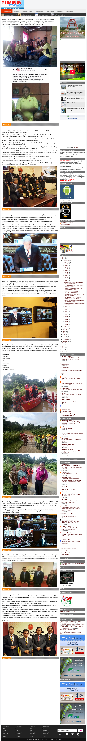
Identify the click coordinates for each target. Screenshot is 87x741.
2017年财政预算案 (66, 364)
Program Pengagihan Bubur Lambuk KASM (60, 14)
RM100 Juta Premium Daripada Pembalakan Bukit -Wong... (72, 298)
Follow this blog (72, 118)
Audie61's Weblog (67, 356)
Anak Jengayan (66, 399)
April (64, 336)
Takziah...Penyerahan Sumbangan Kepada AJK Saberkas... (73, 282)
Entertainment (6, 735)
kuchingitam (65, 388)
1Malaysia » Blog (66, 545)
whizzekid (64, 406)
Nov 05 (66, 321)
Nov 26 (66, 270)
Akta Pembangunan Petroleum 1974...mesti (43, 14)
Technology (6, 732)
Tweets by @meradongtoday (67, 611)
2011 (63, 351)
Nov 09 (66, 316)
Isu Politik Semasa (67, 551)
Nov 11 (66, 313)
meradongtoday (65, 224)
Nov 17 (66, 278)
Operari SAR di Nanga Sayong (68, 629)
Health (4, 730)
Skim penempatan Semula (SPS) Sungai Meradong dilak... (73, 292)
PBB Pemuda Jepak (67, 449)
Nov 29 (66, 265)
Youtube (78, 735)
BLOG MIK (65, 499)
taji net (64, 393)
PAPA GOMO (65, 555)
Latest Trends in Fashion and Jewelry (71, 378)
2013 (63, 348)
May (64, 334)
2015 (63, 344)
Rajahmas (64, 382)
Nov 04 (66, 323)
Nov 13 (66, 309)
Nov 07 (66, 319)
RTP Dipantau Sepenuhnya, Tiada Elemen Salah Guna (73, 285)
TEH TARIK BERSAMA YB (69, 549)
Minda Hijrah (65, 505)
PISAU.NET (65, 543)
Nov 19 (66, 275)
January (65, 341)
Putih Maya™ (65, 438)
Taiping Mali (65, 464)
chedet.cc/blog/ (66, 539)
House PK (64, 486)
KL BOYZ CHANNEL (67, 520)
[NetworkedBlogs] (72, 116)
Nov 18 (66, 277)
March (65, 338)
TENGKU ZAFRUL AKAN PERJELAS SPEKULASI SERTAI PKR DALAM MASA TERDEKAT (72, 467)
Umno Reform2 (66, 553)
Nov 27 (66, 268)
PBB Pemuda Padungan (68, 444)
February (65, 339)
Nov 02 (66, 324)
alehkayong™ (65, 377)
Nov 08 (66, 318)
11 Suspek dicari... (71, 102)
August (65, 329)
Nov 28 (66, 267)
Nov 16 (66, 280)
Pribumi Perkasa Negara (68, 547)
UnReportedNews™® (68, 420)
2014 (63, 346)
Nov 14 (66, 308)
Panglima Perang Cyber (68, 493)
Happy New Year (66, 446)
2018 (63, 257)
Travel (4, 736)
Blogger (76, 147)
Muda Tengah (65, 367)
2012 (63, 349)
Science (5, 728)
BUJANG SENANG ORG (68, 408)
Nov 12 (66, 311)
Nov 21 (66, 274)
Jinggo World (65, 472)
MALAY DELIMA (66, 526)
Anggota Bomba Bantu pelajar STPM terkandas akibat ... (74, 295)
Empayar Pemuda (67, 532)
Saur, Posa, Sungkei (67, 428)
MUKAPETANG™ (66, 412)
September (66, 328)
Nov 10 (66, 314)
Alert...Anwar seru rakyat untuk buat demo (72, 389)
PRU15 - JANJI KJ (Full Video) (69, 473)
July (64, 331)
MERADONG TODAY (67, 223)
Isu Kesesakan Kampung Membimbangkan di (11, 14)
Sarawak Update (66, 456)
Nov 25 (66, 272)
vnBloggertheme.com (37, 739)
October (65, 326)
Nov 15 (66, 306)
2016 (63, 343)
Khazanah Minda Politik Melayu (71, 541)
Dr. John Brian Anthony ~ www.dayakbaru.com (69, 414)
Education (5, 733)
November (66, 262)
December (66, 260)
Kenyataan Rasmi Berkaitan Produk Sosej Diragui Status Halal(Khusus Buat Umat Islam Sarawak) (75, 92)
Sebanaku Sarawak (67, 431)
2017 (63, 259)
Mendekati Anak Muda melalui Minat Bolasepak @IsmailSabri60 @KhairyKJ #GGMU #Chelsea (71, 509)
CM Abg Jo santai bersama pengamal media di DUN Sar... (74, 301)
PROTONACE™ (66, 410)
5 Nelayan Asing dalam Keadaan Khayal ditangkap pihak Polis (70, 622)
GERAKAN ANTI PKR (67, 513)
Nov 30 (66, 264)
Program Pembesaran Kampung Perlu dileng (26, 14)
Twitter (72, 735)
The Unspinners (66, 477)
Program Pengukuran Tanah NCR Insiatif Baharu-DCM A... (73, 288)
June (64, 333)
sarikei (63, 427)
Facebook (67, 735)
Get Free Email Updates (63, 728)
